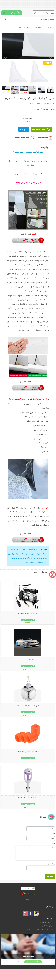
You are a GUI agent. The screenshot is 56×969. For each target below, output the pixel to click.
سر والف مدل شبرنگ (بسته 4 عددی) (27, 751)
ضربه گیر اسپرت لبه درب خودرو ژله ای (34, 553)
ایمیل (53, 833)
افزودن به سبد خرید (39, 129)
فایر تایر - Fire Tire (28, 659)
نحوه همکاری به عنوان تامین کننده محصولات (40, 929)
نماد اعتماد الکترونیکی (47, 922)
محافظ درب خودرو (40, 558)
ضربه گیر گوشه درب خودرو (30, 549)
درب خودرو (15, 549)
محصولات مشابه (38, 27)
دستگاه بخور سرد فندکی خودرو (27, 798)
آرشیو (44, 576)
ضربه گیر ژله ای (13, 553)
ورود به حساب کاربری (33, 962)
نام (54, 824)
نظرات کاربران (24, 27)
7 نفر (21, 129)
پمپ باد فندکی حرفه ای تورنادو (27, 613)
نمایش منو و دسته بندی (42, 13)
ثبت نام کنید (19, 962)
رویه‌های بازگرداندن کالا (47, 926)
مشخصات (50, 27)
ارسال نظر (49, 876)
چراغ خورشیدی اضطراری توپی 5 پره (28, 705)
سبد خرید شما (11, 13)
